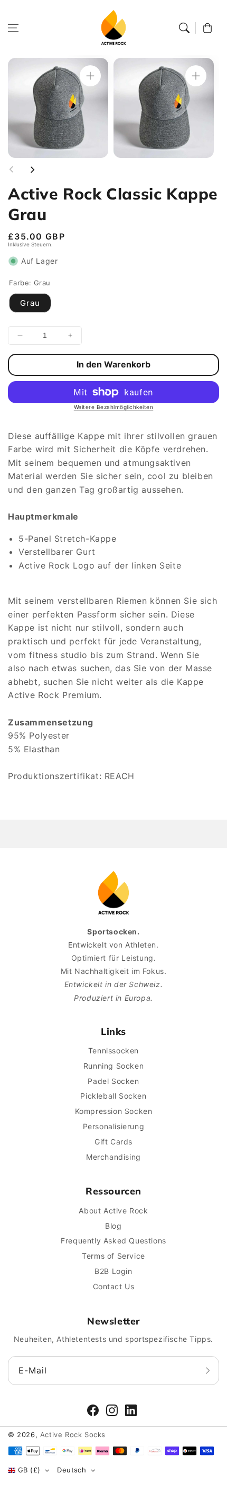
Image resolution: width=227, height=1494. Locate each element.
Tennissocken (113, 1050)
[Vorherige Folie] (12, 169)
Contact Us (114, 1286)
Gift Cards (113, 1141)
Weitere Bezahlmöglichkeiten (114, 407)
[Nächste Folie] (32, 169)
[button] (13, 27)
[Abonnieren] (207, 1370)
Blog (113, 1225)
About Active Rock (113, 1210)
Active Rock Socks (73, 1434)
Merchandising (113, 1156)
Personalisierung (114, 1126)
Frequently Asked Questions (113, 1240)
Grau (30, 303)
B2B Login (113, 1271)
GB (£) (29, 1470)
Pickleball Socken (113, 1095)
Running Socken (113, 1065)
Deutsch (71, 1470)
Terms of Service (113, 1255)
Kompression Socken (114, 1111)
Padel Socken (113, 1081)
